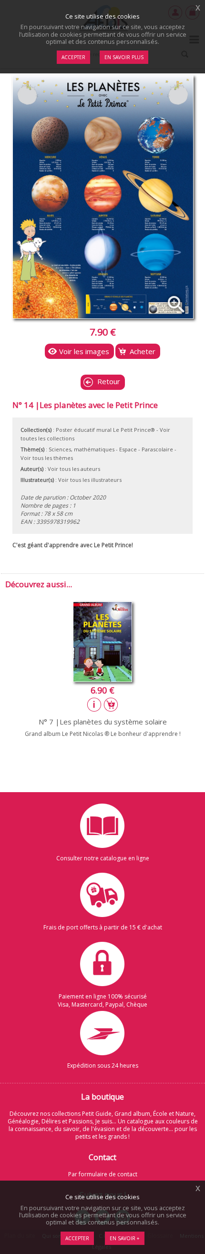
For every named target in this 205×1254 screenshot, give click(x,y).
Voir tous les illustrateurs (90, 479)
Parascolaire (157, 449)
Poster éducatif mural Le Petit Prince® (105, 429)
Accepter (77, 1238)
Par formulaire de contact (102, 1174)
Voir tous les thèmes (46, 457)
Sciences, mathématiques (81, 449)
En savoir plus (124, 57)
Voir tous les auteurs (74, 468)
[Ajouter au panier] (111, 704)
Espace (128, 449)
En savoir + (125, 1238)
